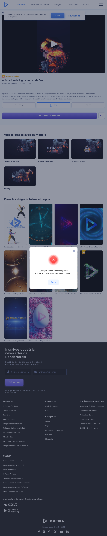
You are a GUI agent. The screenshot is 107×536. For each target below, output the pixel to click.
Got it (53, 282)
